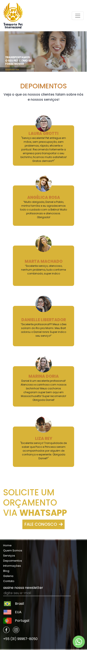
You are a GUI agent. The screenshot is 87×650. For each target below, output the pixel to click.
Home (7, 545)
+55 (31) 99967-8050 (20, 638)
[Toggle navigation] (78, 15)
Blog (6, 571)
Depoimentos (12, 560)
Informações (12, 566)
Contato (8, 581)
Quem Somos (12, 550)
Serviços (9, 555)
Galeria (8, 576)
